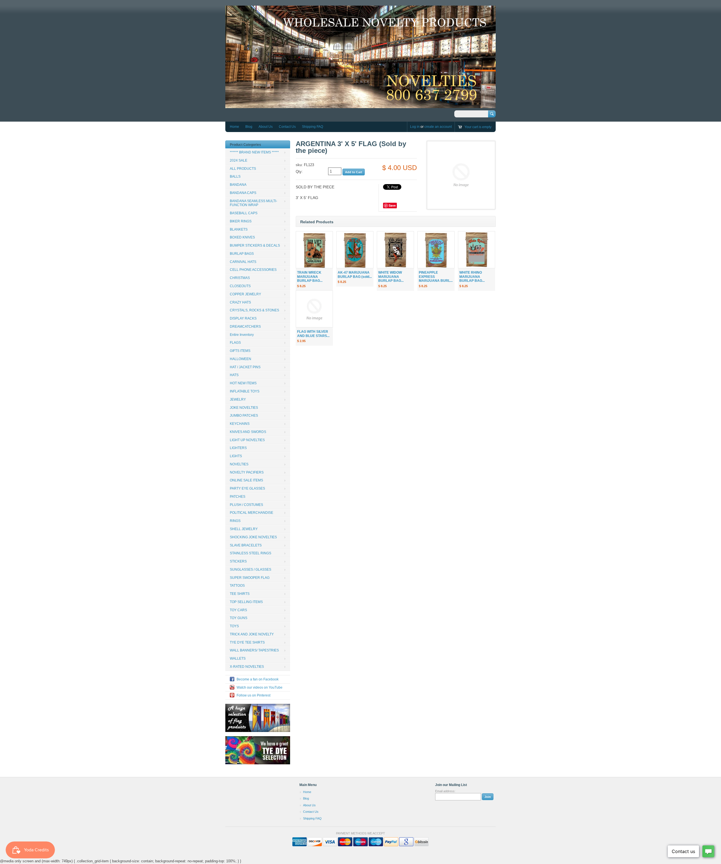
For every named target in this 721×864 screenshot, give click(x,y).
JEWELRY (238, 399)
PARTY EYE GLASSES (247, 488)
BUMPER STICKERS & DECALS (255, 245)
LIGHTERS (238, 448)
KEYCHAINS (240, 424)
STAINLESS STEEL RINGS (250, 553)
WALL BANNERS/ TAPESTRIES (254, 650)
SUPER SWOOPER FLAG (250, 578)
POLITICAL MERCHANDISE (251, 513)
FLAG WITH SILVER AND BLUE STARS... (313, 334)
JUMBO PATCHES (244, 416)
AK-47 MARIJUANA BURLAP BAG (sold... (355, 275)
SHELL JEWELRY (244, 529)
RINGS (235, 521)
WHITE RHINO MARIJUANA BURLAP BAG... (472, 277)
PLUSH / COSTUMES (246, 505)
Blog (248, 127)
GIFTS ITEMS (240, 351)
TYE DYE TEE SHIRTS (247, 642)
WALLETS (238, 658)
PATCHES (237, 497)
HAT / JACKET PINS (245, 367)
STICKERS (238, 561)
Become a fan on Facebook (258, 679)
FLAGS (235, 343)
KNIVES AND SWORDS (248, 432)
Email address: (445, 791)
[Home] (360, 105)
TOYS (234, 626)
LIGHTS (236, 456)
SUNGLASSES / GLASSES (250, 569)
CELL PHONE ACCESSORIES (253, 270)
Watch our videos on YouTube (259, 687)
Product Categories (245, 145)
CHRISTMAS (240, 278)
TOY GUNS (238, 618)
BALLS (235, 176)
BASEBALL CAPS (243, 213)
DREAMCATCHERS (245, 327)
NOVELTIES (239, 464)
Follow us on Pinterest (253, 695)
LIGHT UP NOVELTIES (247, 440)
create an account (438, 127)
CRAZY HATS (240, 302)
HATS (234, 375)
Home (234, 127)
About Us (266, 127)
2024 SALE (238, 160)
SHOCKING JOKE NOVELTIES (253, 537)
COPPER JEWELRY (245, 294)
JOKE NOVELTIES (244, 408)
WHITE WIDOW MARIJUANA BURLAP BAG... (391, 277)
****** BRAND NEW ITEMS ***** (254, 152)
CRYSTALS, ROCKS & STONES (254, 310)
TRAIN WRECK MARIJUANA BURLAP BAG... (309, 277)
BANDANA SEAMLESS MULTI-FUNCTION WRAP (253, 203)
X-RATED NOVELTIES (247, 667)
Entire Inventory (242, 335)
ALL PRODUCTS (243, 169)
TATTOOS (237, 586)
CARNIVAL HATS (243, 262)
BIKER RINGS (241, 221)
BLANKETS (239, 229)
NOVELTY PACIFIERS (247, 472)
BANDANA (238, 185)
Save (392, 205)
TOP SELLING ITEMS (246, 602)
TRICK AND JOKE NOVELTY (252, 634)
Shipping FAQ (312, 127)
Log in (415, 127)
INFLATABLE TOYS (244, 391)
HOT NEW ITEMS (243, 383)
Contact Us (287, 127)
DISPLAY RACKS (243, 318)
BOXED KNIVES (242, 237)
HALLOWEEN (240, 359)
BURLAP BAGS (242, 254)
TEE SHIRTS (240, 594)
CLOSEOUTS (240, 286)
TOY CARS (238, 610)
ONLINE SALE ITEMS (246, 480)
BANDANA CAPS (243, 193)
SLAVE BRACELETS (246, 545)
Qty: (299, 171)
